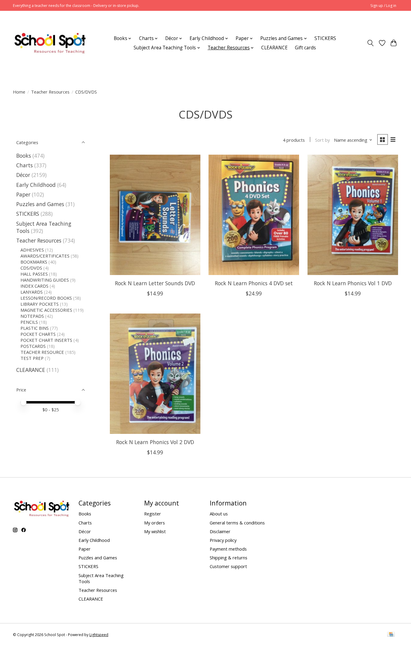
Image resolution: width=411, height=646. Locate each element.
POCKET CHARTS (38, 334)
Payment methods (228, 549)
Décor (23, 174)
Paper (23, 194)
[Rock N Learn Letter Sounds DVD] (155, 215)
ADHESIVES (32, 250)
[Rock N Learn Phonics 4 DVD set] (254, 215)
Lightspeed (98, 634)
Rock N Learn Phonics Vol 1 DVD (353, 283)
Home (19, 92)
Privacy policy (223, 540)
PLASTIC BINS (34, 328)
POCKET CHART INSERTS (46, 340)
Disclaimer (220, 531)
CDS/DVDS (31, 268)
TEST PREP (32, 358)
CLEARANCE (274, 48)
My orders (154, 523)
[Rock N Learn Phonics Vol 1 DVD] (352, 215)
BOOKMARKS (33, 262)
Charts (24, 165)
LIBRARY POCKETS (39, 304)
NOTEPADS (32, 316)
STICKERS (325, 38)
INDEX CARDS (34, 286)
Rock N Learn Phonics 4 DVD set (254, 283)
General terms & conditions (237, 523)
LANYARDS (31, 292)
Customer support (228, 566)
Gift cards (305, 48)
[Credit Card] (391, 635)
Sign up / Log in (383, 5)
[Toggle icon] (370, 43)
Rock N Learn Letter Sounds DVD (155, 283)
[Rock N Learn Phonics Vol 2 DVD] (155, 374)
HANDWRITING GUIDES (44, 280)
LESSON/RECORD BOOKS (46, 298)
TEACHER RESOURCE (42, 352)
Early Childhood (36, 184)
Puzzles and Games (40, 204)
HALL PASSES (34, 274)
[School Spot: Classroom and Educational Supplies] (50, 43)
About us (219, 514)
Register (152, 514)
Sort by (322, 140)
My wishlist (155, 531)
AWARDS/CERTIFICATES (45, 256)
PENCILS (29, 322)
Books (23, 155)
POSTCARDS (33, 346)
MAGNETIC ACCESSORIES (46, 310)
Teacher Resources (50, 92)
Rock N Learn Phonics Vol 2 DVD (155, 442)
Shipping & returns (228, 558)
